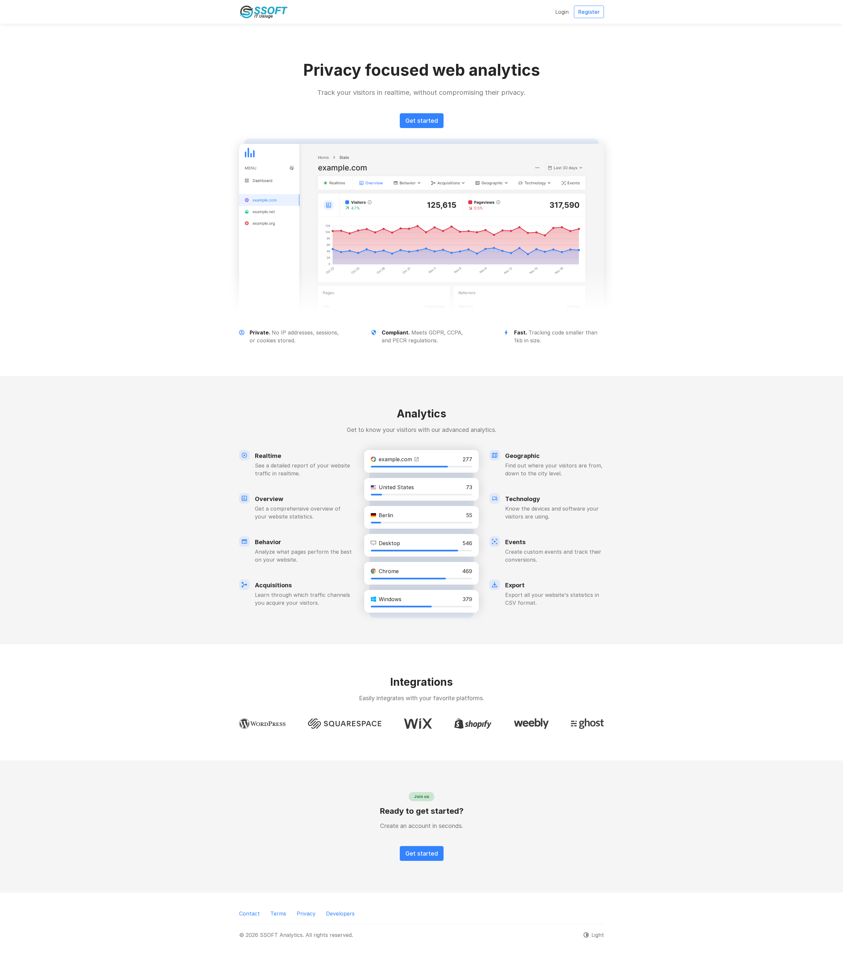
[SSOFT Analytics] (263, 11)
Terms (278, 913)
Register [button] (589, 12)
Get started (421, 120)
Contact (249, 913)
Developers (340, 913)
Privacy (306, 913)
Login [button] (562, 12)
